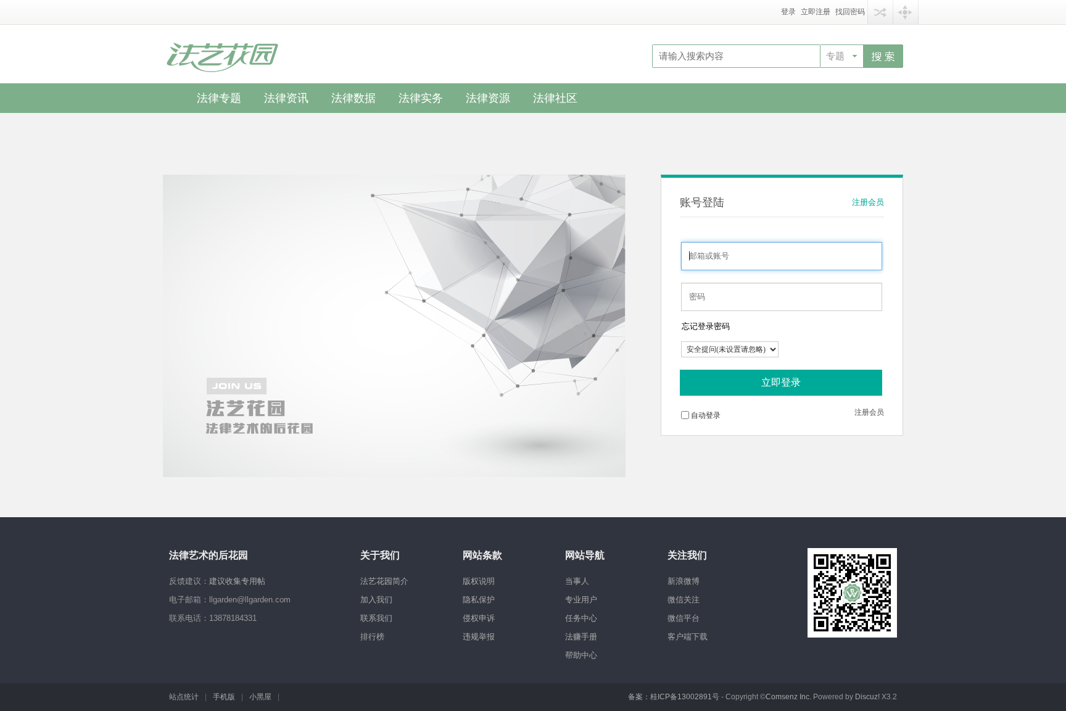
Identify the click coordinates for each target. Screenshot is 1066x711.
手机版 (224, 696)
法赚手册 (581, 636)
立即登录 (781, 382)
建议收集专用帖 (237, 581)
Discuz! (867, 696)
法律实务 (421, 98)
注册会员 (868, 202)
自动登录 (706, 415)
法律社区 (555, 98)
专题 (835, 56)
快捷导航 (905, 12)
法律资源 (488, 98)
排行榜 (372, 636)
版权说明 (479, 581)
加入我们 (376, 599)
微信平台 (683, 618)
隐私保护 (479, 599)
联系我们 (376, 618)
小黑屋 (260, 696)
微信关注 (683, 599)
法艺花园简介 (384, 581)
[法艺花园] (221, 52)
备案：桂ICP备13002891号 (673, 696)
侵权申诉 (479, 618)
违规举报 (479, 636)
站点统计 (184, 696)
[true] (883, 55)
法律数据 (353, 98)
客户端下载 (687, 636)
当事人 (577, 581)
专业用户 (581, 599)
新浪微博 (683, 581)
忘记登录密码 (706, 326)
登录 (788, 11)
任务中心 (581, 618)
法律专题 (219, 98)
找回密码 (850, 11)
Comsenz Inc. (789, 696)
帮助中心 (581, 655)
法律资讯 (286, 98)
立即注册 (815, 11)
